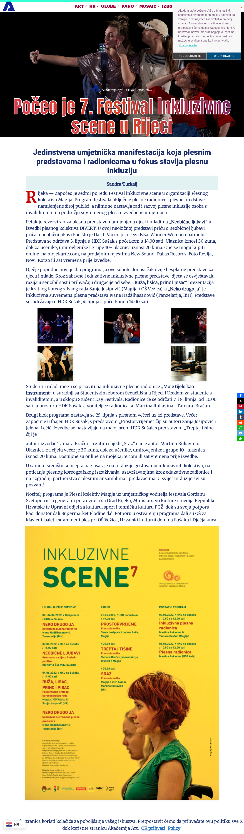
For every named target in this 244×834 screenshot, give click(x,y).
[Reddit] (240, 422)
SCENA (129, 90)
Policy (174, 828)
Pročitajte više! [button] (188, 45)
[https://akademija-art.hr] (9, 6)
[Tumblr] (240, 417)
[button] (86, 6)
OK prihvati (153, 828)
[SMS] (240, 438)
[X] (240, 401)
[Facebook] (240, 395)
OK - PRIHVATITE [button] (224, 56)
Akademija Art (112, 90)
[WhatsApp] (240, 427)
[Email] (240, 433)
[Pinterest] (240, 406)
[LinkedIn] (240, 411)
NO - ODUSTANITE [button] (190, 56)
